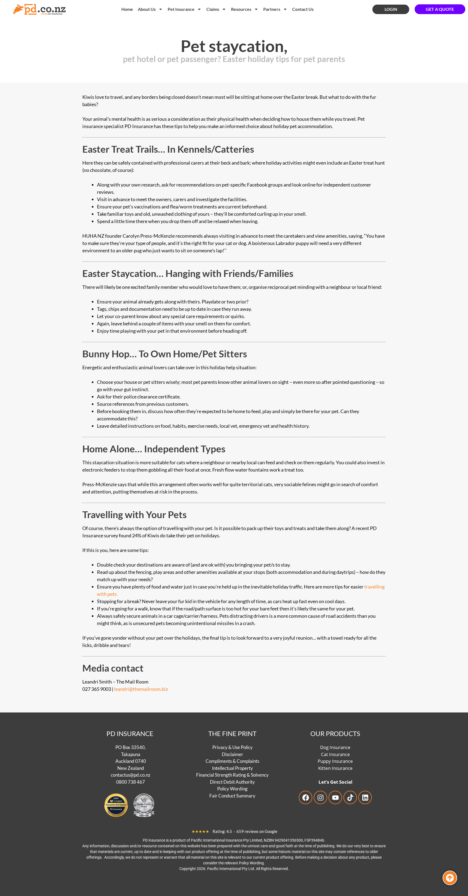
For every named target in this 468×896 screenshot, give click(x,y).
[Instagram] (320, 797)
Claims (212, 9)
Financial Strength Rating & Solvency (232, 775)
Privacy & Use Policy (232, 747)
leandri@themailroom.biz (141, 689)
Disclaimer (232, 754)
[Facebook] (305, 797)
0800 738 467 (130, 781)
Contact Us (303, 9)
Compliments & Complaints (232, 761)
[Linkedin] (365, 797)
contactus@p (123, 775)
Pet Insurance (181, 9)
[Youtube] (335, 797)
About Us (147, 9)
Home (127, 9)
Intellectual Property (232, 768)
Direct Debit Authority (232, 781)
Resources (241, 9)
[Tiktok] (350, 797)
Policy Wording (232, 789)
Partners (271, 9)
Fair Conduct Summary (232, 795)
